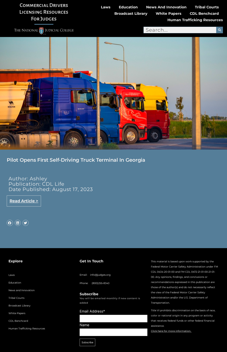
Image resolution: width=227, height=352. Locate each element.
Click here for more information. (171, 331)
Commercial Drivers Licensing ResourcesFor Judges (43, 12)
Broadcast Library (130, 13)
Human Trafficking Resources (195, 20)
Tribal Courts (207, 7)
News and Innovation (166, 7)
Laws (105, 7)
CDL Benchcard (204, 13)
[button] (10, 223)
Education (128, 7)
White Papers (168, 13)
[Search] (219, 30)
